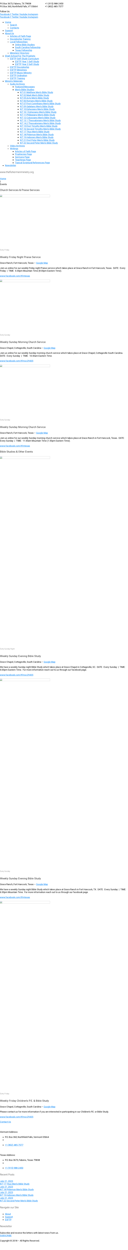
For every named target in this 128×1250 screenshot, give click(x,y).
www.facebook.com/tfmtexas (15, 276)
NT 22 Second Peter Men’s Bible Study (19, 1200)
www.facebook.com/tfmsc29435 (16, 361)
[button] (6, 1235)
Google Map (42, 263)
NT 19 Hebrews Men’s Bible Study (17, 1195)
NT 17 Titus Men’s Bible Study (15, 1184)
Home (3, 178)
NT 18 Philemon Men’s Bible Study (17, 1189)
